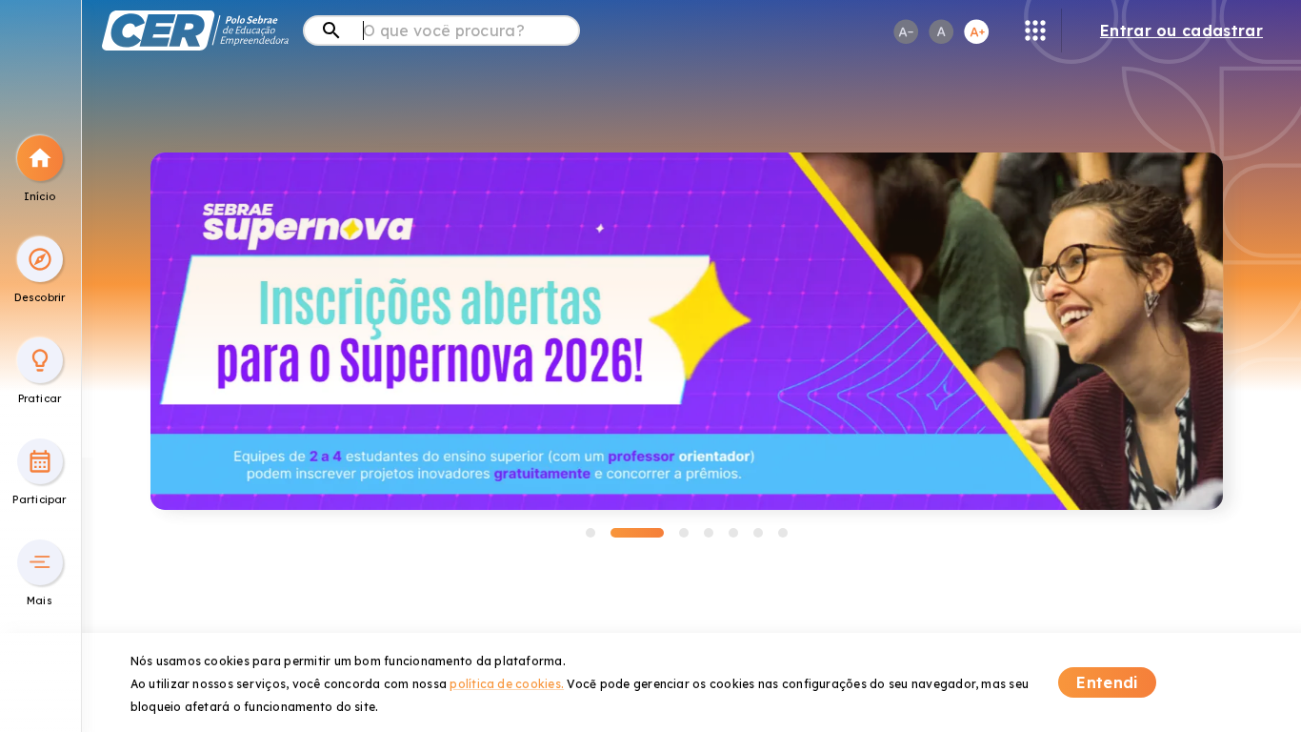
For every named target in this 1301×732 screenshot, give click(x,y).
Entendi (1107, 682)
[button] (40, 158)
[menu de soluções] (1035, 30)
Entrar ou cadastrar (1181, 30)
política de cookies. (507, 684)
